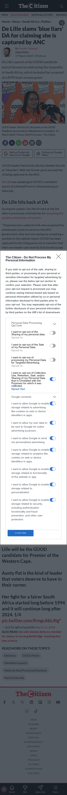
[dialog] (33, 397)
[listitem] (33, 324)
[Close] (59, 257)
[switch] (53, 333)
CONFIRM (20, 533)
